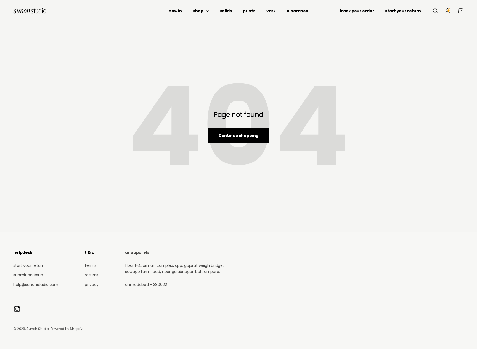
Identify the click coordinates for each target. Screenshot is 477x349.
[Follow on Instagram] (17, 309)
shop (198, 11)
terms (90, 265)
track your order (357, 11)
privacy (92, 284)
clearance (297, 11)
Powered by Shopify (66, 328)
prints (249, 11)
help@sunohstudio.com (35, 284)
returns (91, 275)
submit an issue (28, 275)
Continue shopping (239, 135)
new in (175, 11)
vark (271, 11)
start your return (403, 11)
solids (226, 11)
